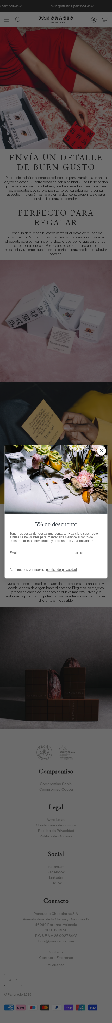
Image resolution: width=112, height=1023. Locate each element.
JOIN (79, 553)
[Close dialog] (102, 450)
